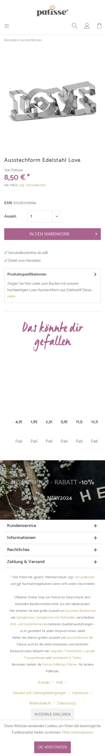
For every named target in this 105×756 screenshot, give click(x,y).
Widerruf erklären (52, 714)
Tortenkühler (73, 651)
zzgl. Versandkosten (32, 185)
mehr (11, 296)
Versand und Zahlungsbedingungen (39, 693)
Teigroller (56, 651)
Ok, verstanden (52, 747)
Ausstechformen (78, 637)
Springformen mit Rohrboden (55, 617)
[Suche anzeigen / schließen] (75, 26)
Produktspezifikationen (26, 274)
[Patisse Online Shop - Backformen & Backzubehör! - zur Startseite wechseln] (52, 10)
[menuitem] (9, 26)
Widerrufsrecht (40, 703)
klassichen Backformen (80, 610)
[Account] (87, 26)
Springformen (25, 617)
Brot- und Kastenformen (26, 624)
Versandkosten (84, 577)
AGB (59, 683)
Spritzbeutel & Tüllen (66, 658)
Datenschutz (66, 703)
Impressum (80, 693)
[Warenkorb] (99, 26)
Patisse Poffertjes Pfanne (59, 664)
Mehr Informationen (77, 732)
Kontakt (44, 683)
